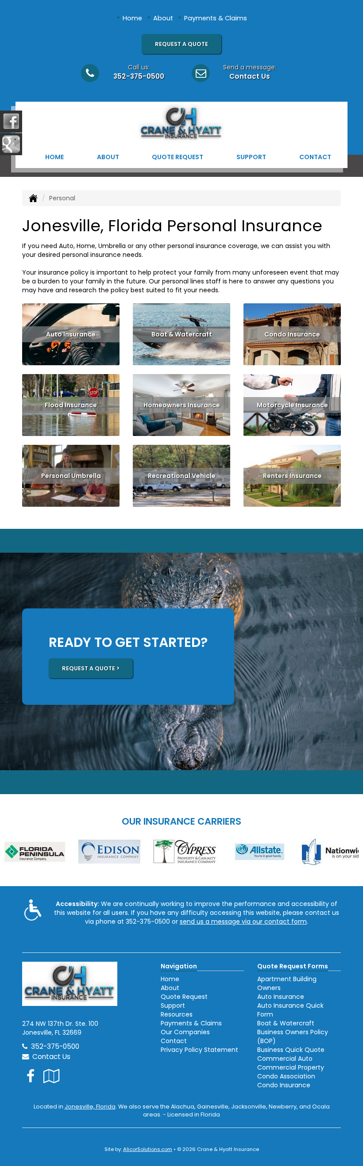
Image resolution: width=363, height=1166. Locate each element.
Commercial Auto (285, 1058)
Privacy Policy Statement (199, 1049)
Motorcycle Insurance (292, 405)
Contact (315, 157)
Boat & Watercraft (181, 334)
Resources (177, 1014)
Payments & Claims (215, 18)
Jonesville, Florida (90, 1106)
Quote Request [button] (177, 157)
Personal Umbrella (71, 475)
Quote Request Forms (292, 966)
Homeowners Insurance (181, 405)
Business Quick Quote (290, 1049)
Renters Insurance (292, 475)
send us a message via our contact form (243, 921)
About (163, 18)
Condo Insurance (292, 334)
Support (173, 1005)
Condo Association (286, 1076)
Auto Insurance (71, 334)
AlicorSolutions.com (147, 1149)
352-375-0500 (138, 76)
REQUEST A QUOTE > (91, 668)
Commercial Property (290, 1067)
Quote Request (184, 996)
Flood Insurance (71, 405)
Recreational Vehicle (182, 475)
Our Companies (185, 1032)
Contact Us (249, 76)
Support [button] (251, 157)
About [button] (108, 157)
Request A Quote (181, 44)
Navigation (179, 966)
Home (132, 18)
